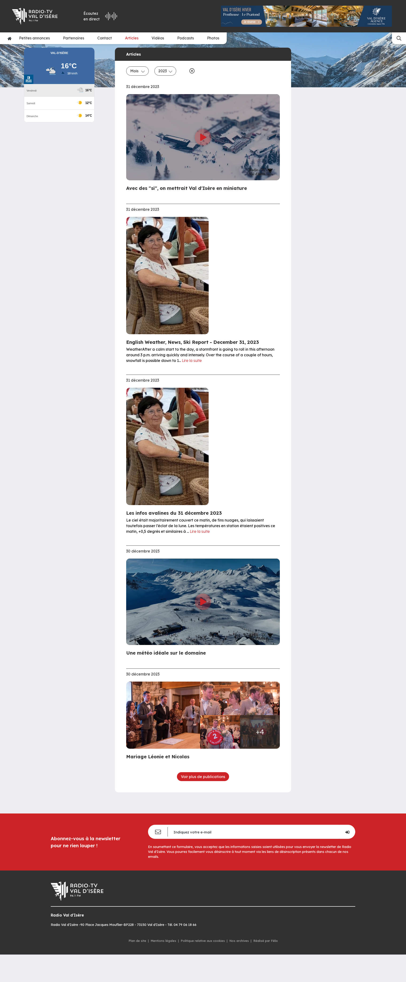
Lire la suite (192, 360)
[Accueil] (9, 38)
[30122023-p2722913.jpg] (260, 698)
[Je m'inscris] (347, 832)
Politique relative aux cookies (203, 941)
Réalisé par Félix (265, 941)
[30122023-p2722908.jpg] (220, 698)
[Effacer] (191, 70)
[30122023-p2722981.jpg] (220, 732)
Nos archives (239, 941)
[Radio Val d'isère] (38, 16)
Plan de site (137, 941)
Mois (134, 71)
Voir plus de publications (203, 776)
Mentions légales (163, 941)
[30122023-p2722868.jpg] (164, 715)
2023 (162, 71)
